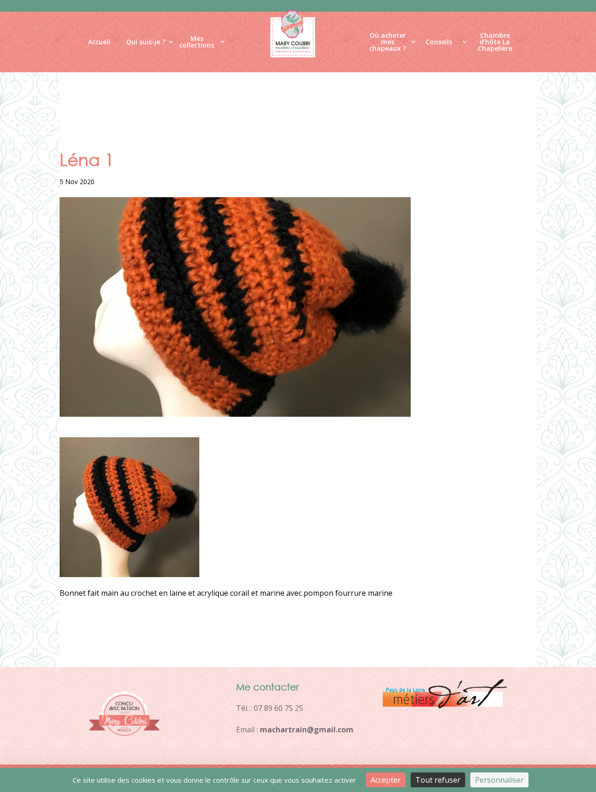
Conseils (439, 41)
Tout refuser (438, 780)
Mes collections (196, 42)
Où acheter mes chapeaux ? (387, 44)
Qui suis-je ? (145, 41)
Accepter (386, 780)
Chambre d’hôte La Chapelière (495, 44)
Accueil (99, 41)
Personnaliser (499, 780)
